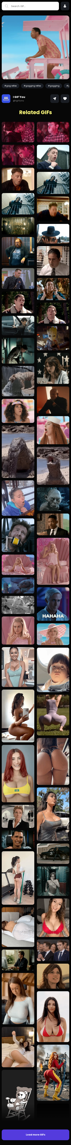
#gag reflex (10, 85)
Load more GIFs (35, 1134)
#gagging (53, 85)
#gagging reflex (32, 85)
